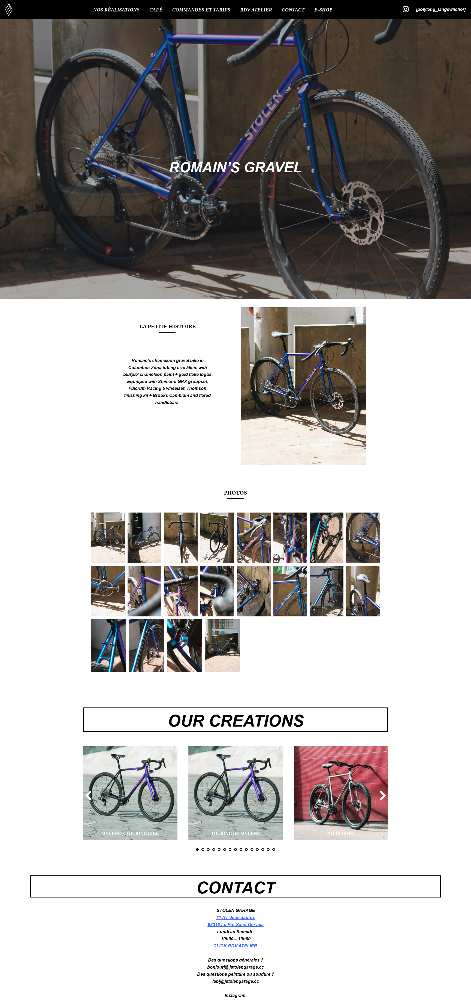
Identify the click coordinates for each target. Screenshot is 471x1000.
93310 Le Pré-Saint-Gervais (236, 924)
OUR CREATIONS (236, 721)
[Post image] (130, 793)
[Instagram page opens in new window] (405, 9)
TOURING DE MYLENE (235, 833)
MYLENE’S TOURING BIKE (130, 833)
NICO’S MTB (341, 833)
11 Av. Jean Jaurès (235, 917)
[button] (88, 795)
